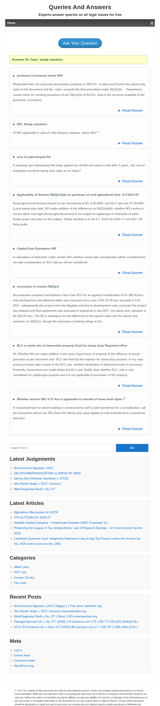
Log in (18, 650)
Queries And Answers (80, 7)
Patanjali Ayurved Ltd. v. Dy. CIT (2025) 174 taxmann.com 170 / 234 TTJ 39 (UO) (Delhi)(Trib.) (76, 621)
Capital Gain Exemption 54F (35, 248)
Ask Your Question (80, 43)
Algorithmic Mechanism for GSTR (36, 512)
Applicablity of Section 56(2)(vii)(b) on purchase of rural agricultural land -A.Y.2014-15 (76, 194)
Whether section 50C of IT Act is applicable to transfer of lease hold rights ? (69, 399)
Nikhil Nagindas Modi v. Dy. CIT (34, 489)
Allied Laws (21, 567)
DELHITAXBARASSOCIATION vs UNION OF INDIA (47, 473)
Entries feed (22, 655)
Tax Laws (20, 582)
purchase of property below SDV (38, 75)
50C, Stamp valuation (30, 124)
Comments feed (24, 660)
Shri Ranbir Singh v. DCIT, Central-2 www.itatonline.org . (51, 611)
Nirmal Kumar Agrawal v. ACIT (34, 468)
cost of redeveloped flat (32, 157)
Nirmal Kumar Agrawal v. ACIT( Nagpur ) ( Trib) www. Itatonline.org (58, 606)
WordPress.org (24, 665)
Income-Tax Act (24, 577)
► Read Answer (130, 110)
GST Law (20, 572)
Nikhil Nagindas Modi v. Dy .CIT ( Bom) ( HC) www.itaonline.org (55, 616)
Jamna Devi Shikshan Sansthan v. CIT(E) (41, 478)
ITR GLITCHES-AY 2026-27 (32, 517)
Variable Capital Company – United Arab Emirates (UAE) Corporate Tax (61, 522)
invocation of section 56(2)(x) (36, 286)
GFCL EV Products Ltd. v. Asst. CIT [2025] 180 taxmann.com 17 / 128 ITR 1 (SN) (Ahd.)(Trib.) (76, 627)
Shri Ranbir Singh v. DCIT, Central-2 (37, 483)
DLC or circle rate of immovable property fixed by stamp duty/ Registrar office (70, 345)
